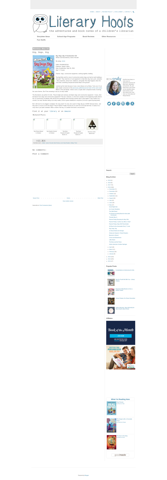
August (111, 198)
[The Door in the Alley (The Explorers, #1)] (111, 449)
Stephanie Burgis (122, 422)
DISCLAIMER (119, 12)
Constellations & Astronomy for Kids (125, 270)
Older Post (100, 198)
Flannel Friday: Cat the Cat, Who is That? (120, 221)
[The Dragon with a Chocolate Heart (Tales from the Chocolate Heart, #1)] (111, 432)
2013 (109, 261)
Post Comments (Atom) (46, 205)
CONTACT (128, 12)
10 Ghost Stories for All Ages (116, 230)
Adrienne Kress (121, 437)
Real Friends (120, 402)
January (111, 254)
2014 (109, 259)
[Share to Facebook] (43, 141)
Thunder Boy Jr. (113, 217)
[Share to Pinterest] (45, 141)
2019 (109, 180)
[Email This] (37, 141)
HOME (92, 12)
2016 (109, 187)
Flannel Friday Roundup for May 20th (119, 219)
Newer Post (36, 198)
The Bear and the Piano (115, 242)
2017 (109, 185)
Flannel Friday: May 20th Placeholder (119, 224)
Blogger (87, 475)
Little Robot (112, 239)
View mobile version (68, 201)
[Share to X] (41, 141)
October (111, 193)
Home (68, 198)
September (112, 196)
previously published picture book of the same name (87, 88)
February (111, 251)
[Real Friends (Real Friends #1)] (111, 414)
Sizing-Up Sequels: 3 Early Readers (118, 233)
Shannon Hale (121, 403)
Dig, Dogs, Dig (113, 228)
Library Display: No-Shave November (125, 298)
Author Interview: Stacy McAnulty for (125, 308)
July (110, 200)
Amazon (67, 111)
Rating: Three (74, 142)
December (112, 189)
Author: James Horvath (47, 142)
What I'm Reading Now (120, 399)
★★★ (63, 61)
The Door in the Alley (122, 436)
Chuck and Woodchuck (115, 237)
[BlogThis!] (39, 141)
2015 (109, 256)
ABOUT (98, 12)
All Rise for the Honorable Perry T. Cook (119, 226)
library (53, 111)
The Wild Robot (113, 211)
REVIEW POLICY (107, 12)
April (110, 247)
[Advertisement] (83, 4)
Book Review (57, 142)
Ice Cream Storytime (114, 209)
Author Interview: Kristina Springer (118, 244)
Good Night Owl (113, 207)
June (110, 202)
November (112, 191)
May (110, 205)
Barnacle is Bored (113, 235)
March (111, 249)
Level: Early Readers (65, 142)
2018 (109, 182)
